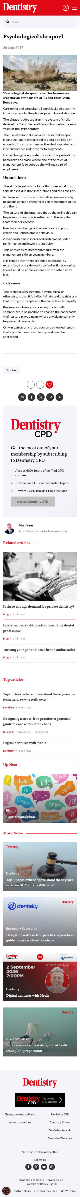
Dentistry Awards (60, 1130)
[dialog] (6, 1191)
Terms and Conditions (30, 1180)
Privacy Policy (55, 1180)
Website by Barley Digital (42, 1184)
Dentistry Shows (60, 1122)
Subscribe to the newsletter (40, 1152)
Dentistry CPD (60, 1114)
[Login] (66, 8)
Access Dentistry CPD (32, 501)
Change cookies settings (20, 1114)
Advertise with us (20, 1122)
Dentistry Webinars (60, 1138)
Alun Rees (12, 370)
